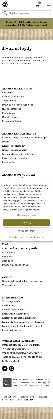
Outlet (7, 277)
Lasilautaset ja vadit (13, 309)
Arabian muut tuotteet (18, 174)
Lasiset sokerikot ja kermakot (19, 317)
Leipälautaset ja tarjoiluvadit (18, 154)
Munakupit (8, 113)
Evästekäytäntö (16, 237)
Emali (5, 244)
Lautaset (7, 92)
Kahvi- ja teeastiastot (14, 149)
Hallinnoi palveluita (26, 215)
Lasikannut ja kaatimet (15, 313)
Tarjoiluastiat (10, 100)
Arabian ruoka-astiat (17, 88)
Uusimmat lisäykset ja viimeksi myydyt (25, 281)
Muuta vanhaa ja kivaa (15, 264)
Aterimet (7, 260)
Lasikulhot (8, 305)
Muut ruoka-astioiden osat (17, 104)
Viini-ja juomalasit (12, 301)
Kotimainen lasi (13, 297)
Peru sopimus (9, 400)
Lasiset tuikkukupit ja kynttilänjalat (23, 322)
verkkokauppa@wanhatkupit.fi (22, 352)
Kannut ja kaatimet (13, 96)
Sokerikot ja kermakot (15, 158)
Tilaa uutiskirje (9, 397)
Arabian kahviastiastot (19, 133)
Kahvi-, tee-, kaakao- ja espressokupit (24, 137)
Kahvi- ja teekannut (13, 145)
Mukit (5, 141)
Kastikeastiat (10, 117)
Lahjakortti (8, 256)
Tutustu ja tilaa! (36, 25)
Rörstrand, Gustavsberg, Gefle (19, 248)
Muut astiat (8, 162)
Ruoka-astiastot (11, 108)
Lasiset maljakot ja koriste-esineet (22, 326)
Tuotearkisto (9, 285)
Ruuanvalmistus (11, 121)
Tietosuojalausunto (34, 237)
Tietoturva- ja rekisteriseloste (32, 397)
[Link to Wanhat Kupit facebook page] (5, 368)
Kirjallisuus (8, 252)
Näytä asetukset (26, 230)
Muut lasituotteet (12, 330)
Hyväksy (26, 222)
